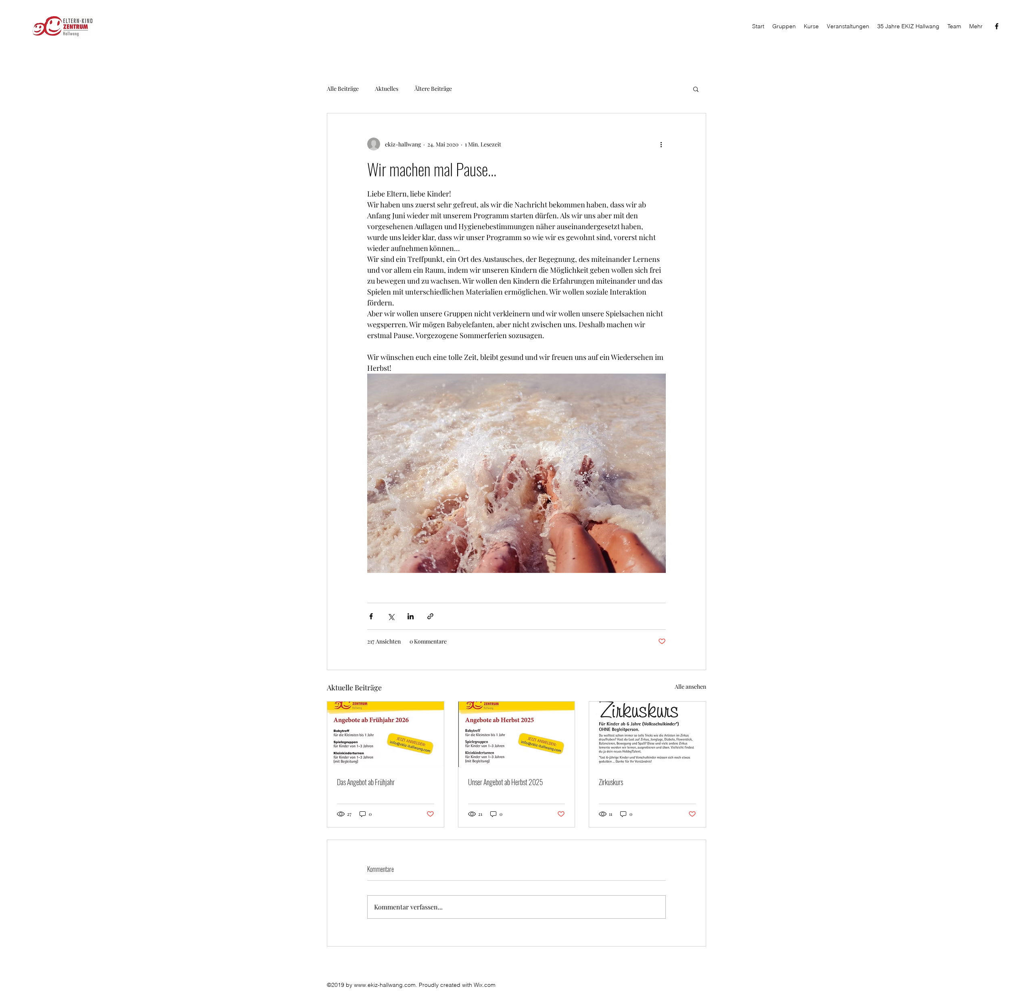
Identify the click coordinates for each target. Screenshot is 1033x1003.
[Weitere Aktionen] (661, 144)
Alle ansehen (690, 686)
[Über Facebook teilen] (371, 616)
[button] (696, 89)
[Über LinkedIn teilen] (410, 616)
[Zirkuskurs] (647, 734)
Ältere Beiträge (433, 88)
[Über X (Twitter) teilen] (391, 616)
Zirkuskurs (611, 782)
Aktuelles (386, 88)
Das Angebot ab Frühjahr (366, 782)
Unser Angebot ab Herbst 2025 (505, 782)
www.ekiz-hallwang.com (385, 984)
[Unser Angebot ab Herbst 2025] (516, 734)
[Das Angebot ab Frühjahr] (385, 734)
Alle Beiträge (343, 88)
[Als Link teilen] (430, 616)
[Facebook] (997, 26)
